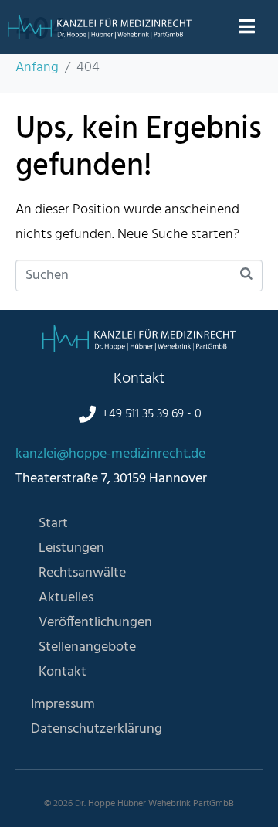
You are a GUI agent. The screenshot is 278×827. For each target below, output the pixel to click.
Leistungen (71, 548)
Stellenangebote (87, 647)
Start (53, 523)
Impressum (63, 704)
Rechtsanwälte (82, 573)
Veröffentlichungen (95, 622)
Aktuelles (66, 598)
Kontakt (62, 672)
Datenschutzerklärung (96, 729)
